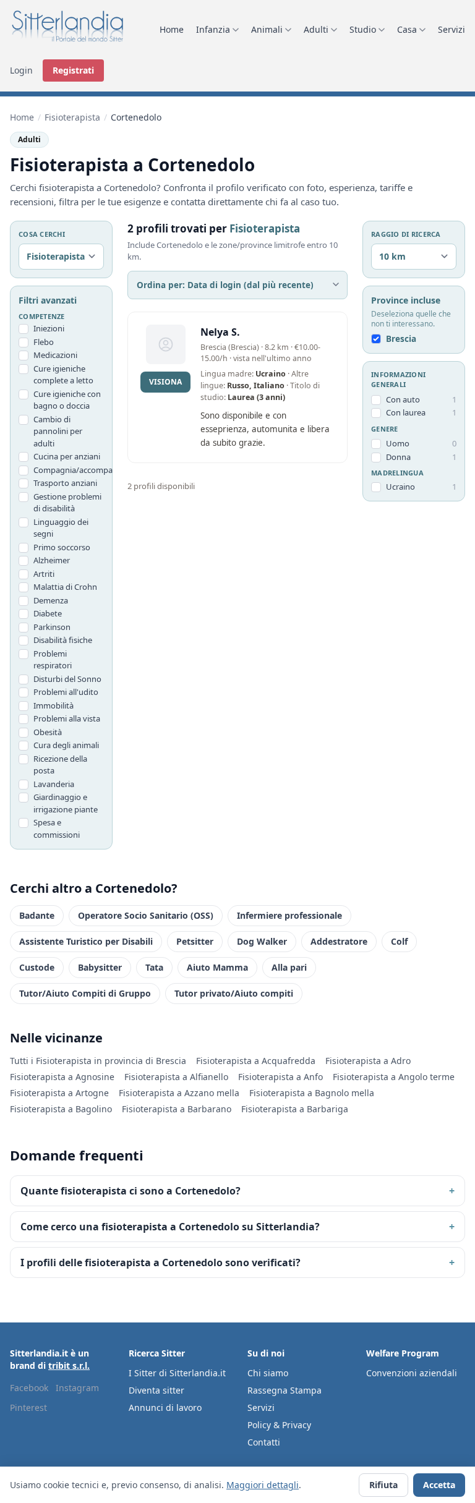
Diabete (47, 613)
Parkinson (52, 626)
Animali (267, 29)
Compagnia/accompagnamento (68, 469)
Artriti (43, 573)
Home (172, 29)
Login (21, 70)
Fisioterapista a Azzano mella (179, 1093)
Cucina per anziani (66, 456)
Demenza (50, 600)
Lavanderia (53, 784)
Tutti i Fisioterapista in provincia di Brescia (98, 1061)
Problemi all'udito (65, 691)
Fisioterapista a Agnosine (62, 1077)
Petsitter (194, 941)
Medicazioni (55, 354)
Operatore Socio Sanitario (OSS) (145, 915)
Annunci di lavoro (165, 1407)
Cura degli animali (66, 745)
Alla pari (289, 967)
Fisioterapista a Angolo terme (394, 1077)
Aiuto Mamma (217, 967)
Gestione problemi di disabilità (67, 502)
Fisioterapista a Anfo (280, 1077)
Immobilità (53, 705)
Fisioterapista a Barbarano (176, 1109)
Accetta (439, 1485)
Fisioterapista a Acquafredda (255, 1061)
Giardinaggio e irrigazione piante (65, 803)
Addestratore (338, 941)
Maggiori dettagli (262, 1485)
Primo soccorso (61, 547)
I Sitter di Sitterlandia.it (177, 1373)
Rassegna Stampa (284, 1390)
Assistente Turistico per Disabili (86, 941)
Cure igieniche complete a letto (63, 374)
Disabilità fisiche (62, 639)
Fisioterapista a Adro (368, 1061)
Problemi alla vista (66, 718)
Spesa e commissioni (56, 828)
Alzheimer (51, 560)
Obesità (47, 732)
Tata (154, 967)
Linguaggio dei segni (60, 528)
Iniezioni (48, 328)
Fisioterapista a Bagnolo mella (311, 1093)
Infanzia (213, 29)
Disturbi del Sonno (67, 678)
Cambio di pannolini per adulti (57, 431)
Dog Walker (262, 941)
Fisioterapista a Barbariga (294, 1109)
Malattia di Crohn (65, 586)
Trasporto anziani (65, 482)
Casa (407, 29)
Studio (362, 29)
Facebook (29, 1388)
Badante (36, 915)
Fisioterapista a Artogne (59, 1093)
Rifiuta (383, 1485)
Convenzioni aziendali (411, 1373)
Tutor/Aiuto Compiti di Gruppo (85, 993)
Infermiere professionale (289, 915)
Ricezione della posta (60, 765)
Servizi (451, 29)
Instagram (77, 1388)
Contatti (263, 1442)
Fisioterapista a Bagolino (61, 1109)
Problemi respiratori (52, 659)
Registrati (73, 70)
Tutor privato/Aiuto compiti (233, 993)
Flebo (43, 341)
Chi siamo (267, 1373)
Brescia (401, 338)
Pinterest (28, 1407)
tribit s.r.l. (69, 1365)
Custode (36, 967)
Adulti (316, 29)
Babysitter (100, 967)
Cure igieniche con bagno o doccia (67, 400)
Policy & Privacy (279, 1425)
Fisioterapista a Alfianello (176, 1077)
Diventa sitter (156, 1390)
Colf (399, 941)
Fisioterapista (72, 117)
